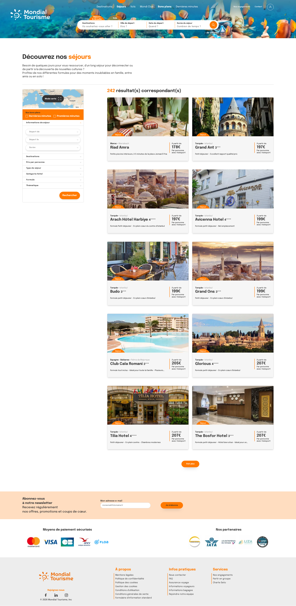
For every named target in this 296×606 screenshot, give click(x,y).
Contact (258, 7)
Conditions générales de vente (131, 594)
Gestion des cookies (126, 586)
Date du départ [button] (156, 25)
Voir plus (190, 464)
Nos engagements (242, 7)
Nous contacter (177, 575)
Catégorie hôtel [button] (34, 174)
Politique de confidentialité (129, 579)
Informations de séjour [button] (38, 123)
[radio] (97, 16)
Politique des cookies (126, 583)
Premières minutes (68, 116)
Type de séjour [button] (33, 168)
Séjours (121, 7)
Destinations (104, 7)
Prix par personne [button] (35, 162)
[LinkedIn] (56, 595)
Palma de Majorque (140, 360)
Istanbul (208, 144)
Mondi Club (146, 7)
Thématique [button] (32, 186)
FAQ (171, 579)
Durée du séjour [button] (189, 25)
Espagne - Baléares (119, 360)
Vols (133, 7)
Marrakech (124, 144)
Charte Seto (219, 583)
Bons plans (164, 7)
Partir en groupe (221, 579)
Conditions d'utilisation (127, 590)
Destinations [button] (97, 25)
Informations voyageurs (181, 586)
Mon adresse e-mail (111, 501)
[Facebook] (45, 595)
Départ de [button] (34, 132)
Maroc (113, 144)
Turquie (199, 144)
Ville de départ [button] (127, 25)
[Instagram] (66, 595)
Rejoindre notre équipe (181, 594)
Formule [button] (30, 180)
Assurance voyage (179, 583)
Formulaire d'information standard (133, 598)
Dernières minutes (187, 7)
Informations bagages (181, 590)
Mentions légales (124, 575)
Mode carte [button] (51, 99)
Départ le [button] (34, 140)
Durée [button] (32, 147)
